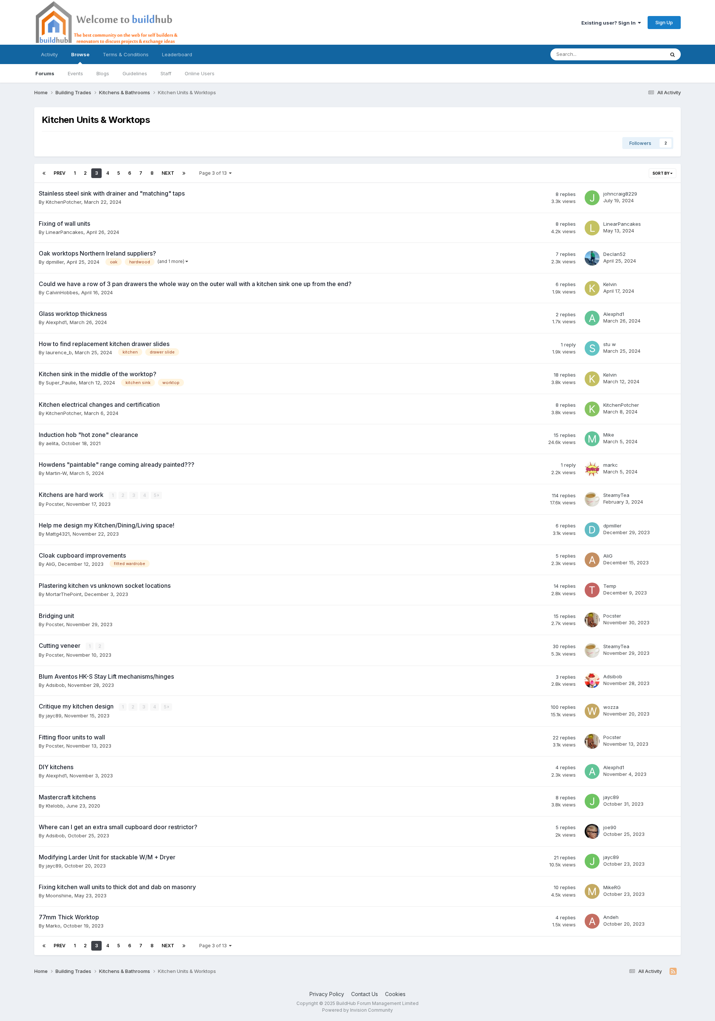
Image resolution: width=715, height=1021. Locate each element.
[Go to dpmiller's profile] (592, 529)
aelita (52, 443)
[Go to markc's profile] (592, 469)
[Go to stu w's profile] (592, 348)
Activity (49, 54)
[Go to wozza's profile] (592, 711)
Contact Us (364, 994)
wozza (611, 707)
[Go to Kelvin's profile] (592, 288)
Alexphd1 (56, 322)
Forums (44, 73)
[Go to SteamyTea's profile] (592, 499)
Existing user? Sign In (609, 23)
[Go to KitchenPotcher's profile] (592, 409)
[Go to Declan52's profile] (592, 258)
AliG (50, 564)
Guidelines (135, 73)
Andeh (611, 917)
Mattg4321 (58, 534)
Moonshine (59, 895)
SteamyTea (616, 495)
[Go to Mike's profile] (592, 438)
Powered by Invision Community (357, 1010)
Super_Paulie (61, 383)
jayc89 (53, 716)
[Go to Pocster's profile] (592, 619)
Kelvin (610, 284)
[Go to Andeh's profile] (592, 921)
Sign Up (664, 22)
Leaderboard (177, 54)
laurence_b (59, 352)
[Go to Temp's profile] (592, 590)
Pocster (54, 504)
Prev (60, 173)
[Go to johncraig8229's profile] (592, 197)
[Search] (672, 54)
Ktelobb (54, 806)
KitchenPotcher (63, 202)
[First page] (44, 173)
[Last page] (184, 173)
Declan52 (614, 254)
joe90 (609, 827)
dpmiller (55, 262)
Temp (609, 586)
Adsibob (55, 685)
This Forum (642, 54)
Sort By (661, 173)
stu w (609, 344)
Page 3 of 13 (214, 173)
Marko (53, 926)
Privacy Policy (326, 994)
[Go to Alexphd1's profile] (592, 318)
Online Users (199, 73)
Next (168, 173)
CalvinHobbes (62, 292)
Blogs (102, 73)
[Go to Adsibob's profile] (592, 680)
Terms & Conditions (126, 54)
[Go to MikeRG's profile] (592, 891)
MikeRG (612, 887)
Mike (608, 435)
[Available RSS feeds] (673, 971)
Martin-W (56, 473)
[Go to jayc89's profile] (592, 801)
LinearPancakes (64, 232)
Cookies (395, 994)
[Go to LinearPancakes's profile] (592, 228)
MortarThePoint (64, 594)
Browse (80, 54)
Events (75, 73)
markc (610, 465)
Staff (166, 73)
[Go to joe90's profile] (592, 831)
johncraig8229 (620, 194)
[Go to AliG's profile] (592, 559)
